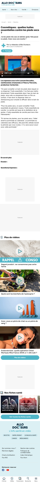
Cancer (14, 438)
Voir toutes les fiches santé (20, 417)
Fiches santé (20, 481)
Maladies (15, 22)
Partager (8, 51)
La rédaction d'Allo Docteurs (19, 45)
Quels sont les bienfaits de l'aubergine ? (18, 294)
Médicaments (24, 438)
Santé (4, 9)
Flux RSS (5, 458)
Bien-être (14, 9)
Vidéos (12, 481)
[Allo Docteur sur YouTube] (8, 470)
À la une (4, 481)
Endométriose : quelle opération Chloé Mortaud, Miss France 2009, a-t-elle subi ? (19, 351)
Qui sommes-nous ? (9, 448)
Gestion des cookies (27, 448)
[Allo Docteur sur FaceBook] (3, 470)
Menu (35, 481)
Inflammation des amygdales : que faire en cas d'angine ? (27, 407)
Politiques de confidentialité (25, 452)
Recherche (28, 481)
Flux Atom (23, 458)
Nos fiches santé (13, 392)
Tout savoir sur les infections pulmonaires (8, 408)
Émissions (35, 9)
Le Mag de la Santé (30, 435)
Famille (24, 9)
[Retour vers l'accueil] (20, 3)
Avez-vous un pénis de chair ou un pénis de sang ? (19, 322)
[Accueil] (20, 427)
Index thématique (26, 455)
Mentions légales (7, 451)
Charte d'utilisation (8, 455)
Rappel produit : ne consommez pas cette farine (19, 265)
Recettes (6, 435)
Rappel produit (17, 435)
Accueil (4, 22)
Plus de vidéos (12, 237)
